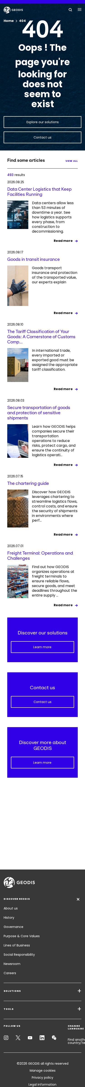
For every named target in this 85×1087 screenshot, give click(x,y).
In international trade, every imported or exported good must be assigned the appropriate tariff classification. (55, 360)
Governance (13, 927)
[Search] (70, 9)
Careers (10, 973)
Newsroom (12, 964)
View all (72, 161)
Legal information (42, 1084)
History (9, 917)
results (16, 175)
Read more (63, 240)
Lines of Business (17, 945)
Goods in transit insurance (33, 259)
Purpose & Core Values (22, 936)
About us (11, 908)
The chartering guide (28, 483)
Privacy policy (42, 1077)
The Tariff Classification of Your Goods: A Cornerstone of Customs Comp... (41, 336)
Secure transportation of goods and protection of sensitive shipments (38, 412)
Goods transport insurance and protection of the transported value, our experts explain (54, 275)
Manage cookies (43, 1070)
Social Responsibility (19, 954)
